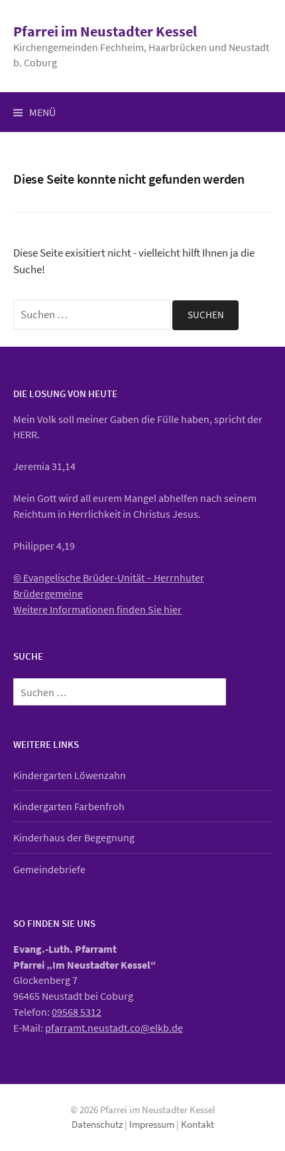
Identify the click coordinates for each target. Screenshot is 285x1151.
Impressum (151, 1124)
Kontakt (197, 1124)
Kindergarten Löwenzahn (69, 775)
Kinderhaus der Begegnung (74, 837)
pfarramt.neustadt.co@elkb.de (114, 1027)
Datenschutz (97, 1124)
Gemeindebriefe (49, 869)
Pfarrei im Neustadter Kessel (105, 31)
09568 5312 (76, 1011)
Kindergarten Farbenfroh (69, 806)
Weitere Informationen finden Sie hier (97, 609)
